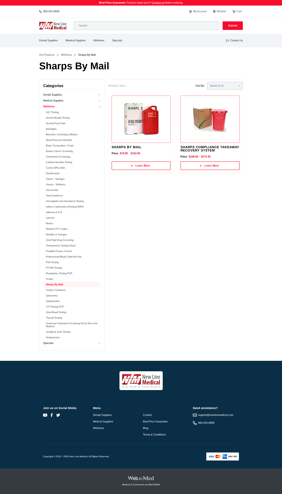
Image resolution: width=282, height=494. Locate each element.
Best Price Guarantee (155, 421)
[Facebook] (52, 415)
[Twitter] (58, 415)
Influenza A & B (54, 212)
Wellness (99, 40)
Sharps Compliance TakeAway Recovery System (209, 148)
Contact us (158, 2)
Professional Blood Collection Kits (64, 256)
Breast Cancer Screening (59, 151)
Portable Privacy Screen (59, 251)
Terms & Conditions (154, 434)
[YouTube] (45, 415)
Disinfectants (53, 173)
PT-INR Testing (54, 267)
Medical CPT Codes (56, 228)
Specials (117, 40)
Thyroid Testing (54, 317)
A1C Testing (52, 112)
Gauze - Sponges (55, 178)
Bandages (51, 128)
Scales (49, 278)
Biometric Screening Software (62, 134)
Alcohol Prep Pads (56, 123)
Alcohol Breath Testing (58, 117)
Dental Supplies (48, 40)
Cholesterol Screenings (58, 156)
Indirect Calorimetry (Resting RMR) (65, 206)
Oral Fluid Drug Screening (59, 240)
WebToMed (154, 484)
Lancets (50, 217)
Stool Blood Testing (56, 312)
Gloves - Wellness (55, 184)
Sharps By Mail (54, 284)
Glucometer (52, 190)
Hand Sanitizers (54, 195)
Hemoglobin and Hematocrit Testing (65, 201)
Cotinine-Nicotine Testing (59, 162)
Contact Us (236, 40)
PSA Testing (52, 262)
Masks (49, 223)
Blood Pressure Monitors (59, 140)
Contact (147, 415)
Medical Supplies (76, 40)
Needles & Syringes (56, 234)
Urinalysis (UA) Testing (58, 331)
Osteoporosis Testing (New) (61, 245)
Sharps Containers (56, 290)
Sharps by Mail (126, 147)
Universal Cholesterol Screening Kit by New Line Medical (71, 325)
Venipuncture (53, 337)
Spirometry (52, 295)
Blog (145, 428)
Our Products (46, 55)
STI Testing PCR (55, 306)
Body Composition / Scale (59, 145)
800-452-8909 (51, 11)
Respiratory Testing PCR (59, 273)
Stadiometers (53, 301)
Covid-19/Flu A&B (55, 167)
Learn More (142, 165)
